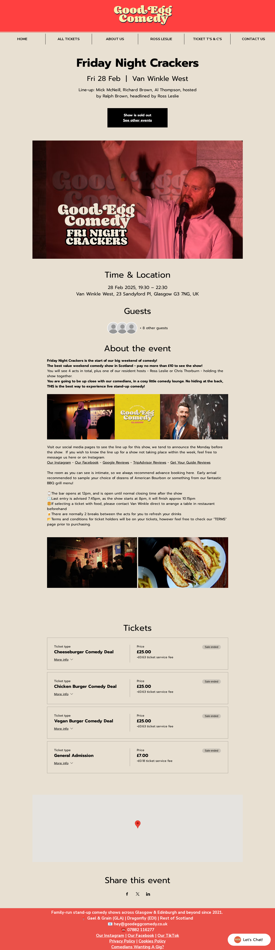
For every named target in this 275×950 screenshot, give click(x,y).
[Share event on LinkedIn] (148, 894)
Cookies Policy (152, 941)
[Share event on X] (138, 894)
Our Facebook (141, 935)
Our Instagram (110, 935)
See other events (137, 120)
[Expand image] (81, 416)
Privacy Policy (122, 941)
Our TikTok (168, 935)
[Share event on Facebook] (127, 894)
